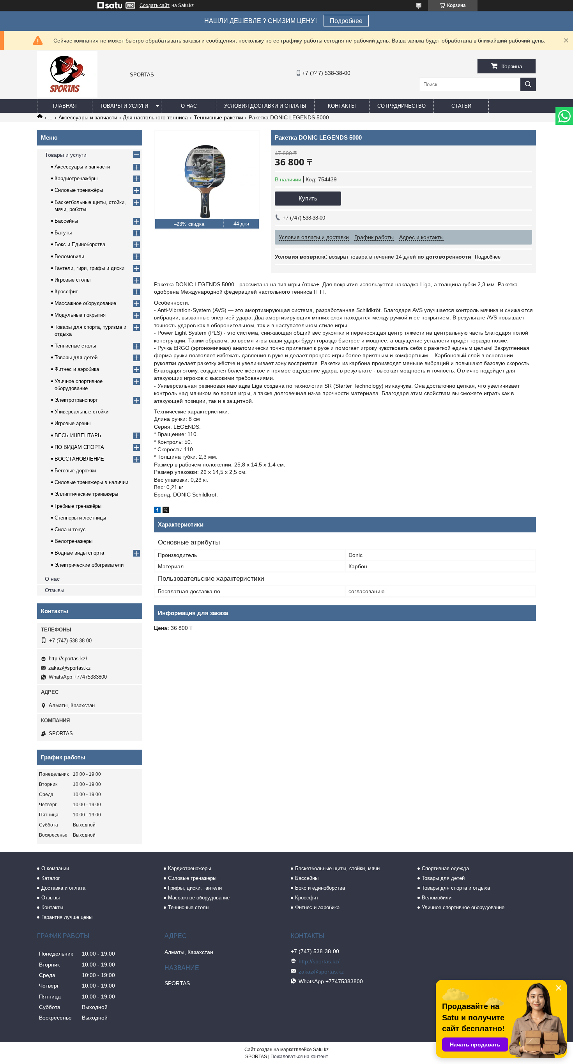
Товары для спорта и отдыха (456, 888)
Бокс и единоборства (320, 888)
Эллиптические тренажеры (86, 494)
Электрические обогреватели (89, 565)
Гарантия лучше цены (66, 917)
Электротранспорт (76, 400)
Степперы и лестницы (80, 518)
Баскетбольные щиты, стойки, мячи (337, 868)
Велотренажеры (73, 541)
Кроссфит (66, 291)
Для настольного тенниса (155, 117)
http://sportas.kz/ (68, 658)
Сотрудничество (401, 106)
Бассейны (66, 221)
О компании (55, 868)
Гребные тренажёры (78, 506)
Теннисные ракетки (218, 117)
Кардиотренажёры (76, 178)
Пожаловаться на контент (299, 1056)
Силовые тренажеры (192, 878)
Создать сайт (155, 5)
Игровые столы (72, 280)
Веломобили (69, 256)
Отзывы (54, 590)
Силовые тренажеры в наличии (91, 482)
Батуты (63, 233)
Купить (308, 198)
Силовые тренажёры (79, 190)
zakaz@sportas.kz (69, 668)
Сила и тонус (70, 529)
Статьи (461, 106)
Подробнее (346, 21)
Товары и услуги (124, 106)
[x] (166, 511)
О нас (189, 106)
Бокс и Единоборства (80, 244)
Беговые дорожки (75, 470)
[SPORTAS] (67, 95)
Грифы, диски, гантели (195, 888)
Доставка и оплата (63, 888)
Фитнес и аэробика (77, 369)
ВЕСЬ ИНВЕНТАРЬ (78, 435)
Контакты (342, 106)
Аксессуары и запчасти (87, 117)
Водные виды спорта (79, 553)
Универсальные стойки (81, 412)
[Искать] (528, 84)
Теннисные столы (75, 346)
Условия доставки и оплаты (265, 106)
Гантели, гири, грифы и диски (89, 268)
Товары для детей (76, 357)
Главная (64, 106)
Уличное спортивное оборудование (463, 907)
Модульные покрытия (80, 315)
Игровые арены (72, 423)
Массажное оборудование (85, 303)
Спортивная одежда (445, 868)
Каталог (50, 878)
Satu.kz (321, 1049)
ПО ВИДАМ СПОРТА (79, 447)
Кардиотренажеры (189, 868)
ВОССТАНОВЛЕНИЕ (79, 459)
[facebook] (157, 511)
